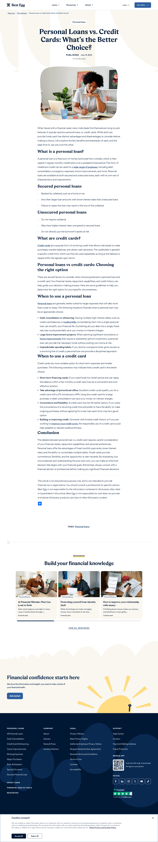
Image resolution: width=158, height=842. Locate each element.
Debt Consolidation (15, 739)
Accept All (19, 836)
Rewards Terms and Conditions (84, 754)
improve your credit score (64, 423)
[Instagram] (128, 781)
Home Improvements (16, 749)
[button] (15, 696)
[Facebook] (115, 781)
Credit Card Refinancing (18, 744)
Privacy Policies (77, 733)
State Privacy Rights (79, 739)
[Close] (152, 818)
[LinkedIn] (122, 781)
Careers (46, 739)
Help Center (118, 733)
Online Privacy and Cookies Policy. (102, 828)
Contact (116, 739)
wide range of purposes (85, 167)
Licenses (74, 764)
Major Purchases (14, 759)
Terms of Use (76, 759)
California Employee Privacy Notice (86, 744)
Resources (11, 13)
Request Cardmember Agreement (85, 749)
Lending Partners (51, 749)
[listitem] (36, 595)
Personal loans (22, 13)
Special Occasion (14, 769)
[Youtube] (141, 781)
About (46, 733)
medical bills (69, 322)
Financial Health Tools (19, 788)
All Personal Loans (15, 733)
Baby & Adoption (14, 764)
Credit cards (43, 245)
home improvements (50, 338)
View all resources (79, 628)
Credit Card (13, 783)
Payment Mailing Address (124, 744)
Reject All (35, 836)
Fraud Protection (120, 749)
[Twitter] (135, 781)
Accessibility (75, 769)
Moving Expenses (15, 754)
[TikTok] (148, 781)
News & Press (49, 744)
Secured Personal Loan (17, 774)
